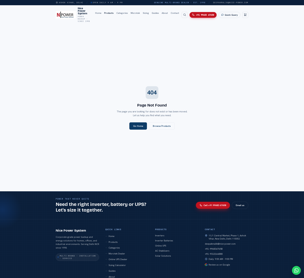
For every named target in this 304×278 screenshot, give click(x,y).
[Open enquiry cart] (245, 15)
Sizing (146, 12)
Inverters (159, 235)
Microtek (135, 12)
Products (109, 12)
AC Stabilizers (162, 250)
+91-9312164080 (214, 253)
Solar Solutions (163, 255)
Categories (122, 12)
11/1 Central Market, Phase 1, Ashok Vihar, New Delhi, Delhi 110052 (227, 237)
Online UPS (160, 245)
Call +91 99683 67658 (214, 205)
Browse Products (162, 126)
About (165, 12)
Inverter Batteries (164, 240)
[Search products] (185, 15)
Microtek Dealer (117, 253)
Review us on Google (219, 264)
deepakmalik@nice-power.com (230, 2)
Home (98, 12)
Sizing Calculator (117, 265)
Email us (240, 205)
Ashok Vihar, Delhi (71, 2)
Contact (175, 12)
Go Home (138, 126)
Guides (155, 12)
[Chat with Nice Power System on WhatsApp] (296, 270)
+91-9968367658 (214, 248)
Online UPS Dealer (118, 259)
